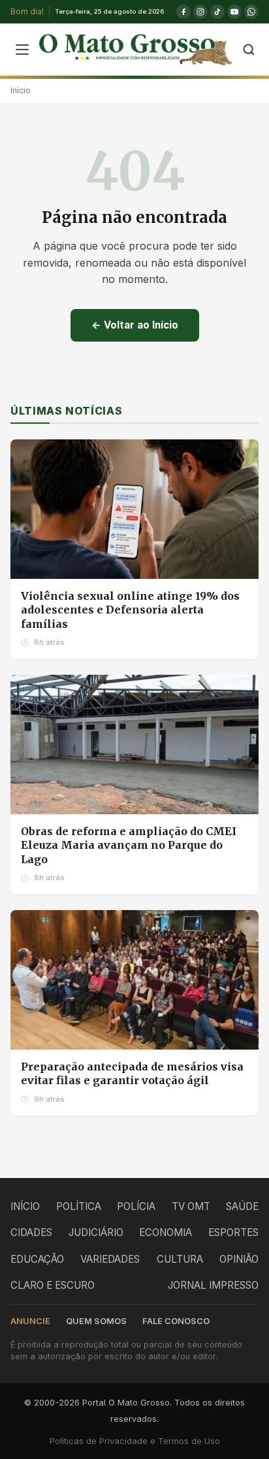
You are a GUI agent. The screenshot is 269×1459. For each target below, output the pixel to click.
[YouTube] (234, 12)
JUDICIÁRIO (96, 1232)
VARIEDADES (110, 1259)
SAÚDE (242, 1206)
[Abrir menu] (22, 49)
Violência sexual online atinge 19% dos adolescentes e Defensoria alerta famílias (130, 609)
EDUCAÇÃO (37, 1259)
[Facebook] (183, 12)
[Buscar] (249, 49)
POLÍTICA (78, 1206)
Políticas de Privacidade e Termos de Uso (135, 1441)
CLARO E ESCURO (52, 1285)
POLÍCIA (136, 1206)
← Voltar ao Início (134, 325)
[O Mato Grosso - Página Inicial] (135, 49)
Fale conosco (176, 1321)
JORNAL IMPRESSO (213, 1285)
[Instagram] (200, 12)
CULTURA (180, 1259)
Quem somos (96, 1321)
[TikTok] (217, 12)
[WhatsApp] (251, 12)
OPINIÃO (239, 1259)
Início (20, 90)
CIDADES (31, 1232)
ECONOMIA (165, 1232)
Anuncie (30, 1321)
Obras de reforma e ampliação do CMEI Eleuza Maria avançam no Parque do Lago (128, 845)
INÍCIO (25, 1206)
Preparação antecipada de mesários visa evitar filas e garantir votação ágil (132, 1073)
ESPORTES (233, 1232)
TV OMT (191, 1206)
